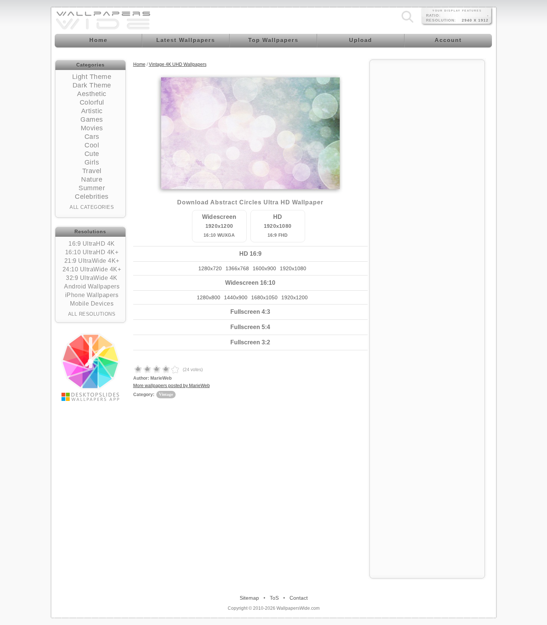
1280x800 (208, 297)
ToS (274, 598)
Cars (91, 136)
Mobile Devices (91, 303)
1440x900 (235, 297)
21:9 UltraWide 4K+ (91, 261)
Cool (91, 145)
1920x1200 (294, 297)
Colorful (92, 102)
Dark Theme (92, 85)
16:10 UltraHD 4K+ (92, 252)
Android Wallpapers (91, 286)
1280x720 (210, 268)
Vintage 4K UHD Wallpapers (178, 64)
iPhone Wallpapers (92, 295)
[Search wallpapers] (407, 22)
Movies (92, 128)
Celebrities (92, 196)
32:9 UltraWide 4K (92, 278)
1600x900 (264, 268)
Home (139, 64)
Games (91, 119)
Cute (91, 153)
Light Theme (92, 76)
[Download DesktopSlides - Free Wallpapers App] (90, 367)
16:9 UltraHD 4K (91, 243)
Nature (91, 179)
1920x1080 (293, 268)
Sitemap (249, 598)
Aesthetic (91, 94)
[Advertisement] (427, 175)
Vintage (166, 394)
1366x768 (237, 268)
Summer (92, 188)
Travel (92, 171)
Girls (91, 162)
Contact (299, 598)
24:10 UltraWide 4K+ (92, 269)
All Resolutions (92, 314)
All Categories (92, 207)
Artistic (92, 111)
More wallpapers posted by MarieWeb (171, 385)
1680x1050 (264, 297)
